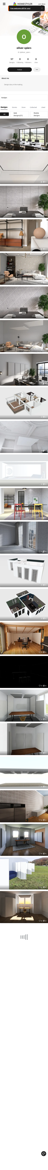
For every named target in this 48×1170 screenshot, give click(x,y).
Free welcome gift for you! (20, 8)
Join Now (42, 4)
